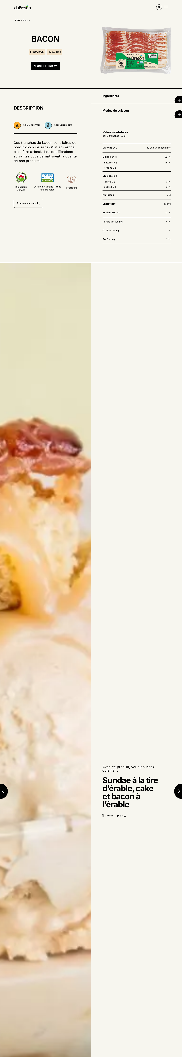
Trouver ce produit (26, 203)
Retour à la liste (23, 20)
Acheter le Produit (43, 66)
